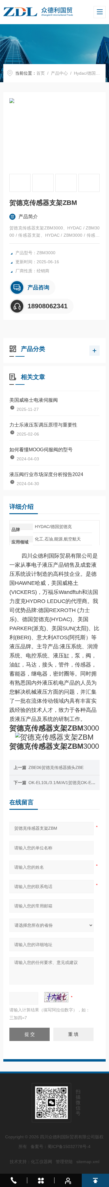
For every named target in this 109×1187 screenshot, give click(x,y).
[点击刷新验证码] (56, 997)
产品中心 (59, 73)
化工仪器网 (41, 1161)
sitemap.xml (87, 1161)
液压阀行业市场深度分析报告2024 (46, 474)
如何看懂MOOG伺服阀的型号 (41, 449)
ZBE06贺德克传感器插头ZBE (56, 767)
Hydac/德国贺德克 (91, 73)
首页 (40, 73)
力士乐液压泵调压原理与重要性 (43, 424)
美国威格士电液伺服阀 (33, 400)
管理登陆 (64, 1161)
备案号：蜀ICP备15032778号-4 (61, 1146)
